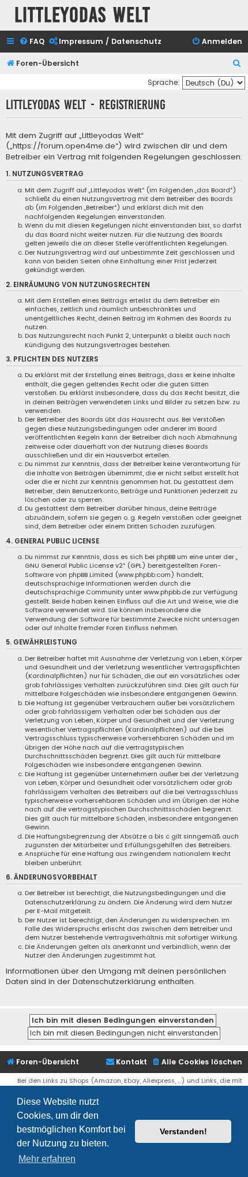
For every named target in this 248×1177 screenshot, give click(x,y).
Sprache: (163, 82)
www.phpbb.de (167, 592)
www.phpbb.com (144, 575)
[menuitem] (31, 42)
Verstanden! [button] (183, 1131)
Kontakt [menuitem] (131, 1062)
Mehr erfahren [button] (47, 1159)
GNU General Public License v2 (74, 565)
